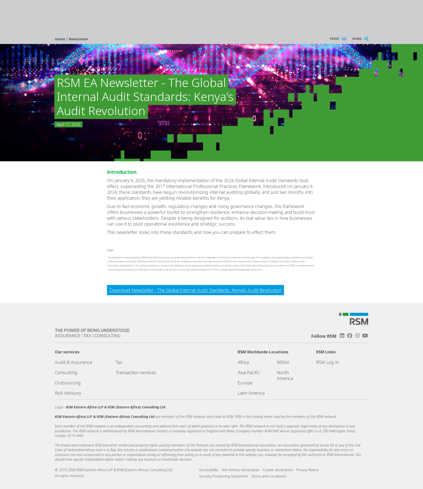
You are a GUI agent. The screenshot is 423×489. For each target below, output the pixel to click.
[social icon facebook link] (349, 335)
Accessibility (208, 469)
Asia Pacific (249, 372)
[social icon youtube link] (365, 335)
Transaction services (136, 372)
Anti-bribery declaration (240, 469)
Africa (243, 362)
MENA (283, 362)
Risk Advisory (68, 393)
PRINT (335, 39)
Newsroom (78, 39)
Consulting (66, 372)
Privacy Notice (307, 469)
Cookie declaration (278, 469)
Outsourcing (68, 383)
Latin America (251, 393)
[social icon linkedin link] (342, 335)
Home (60, 39)
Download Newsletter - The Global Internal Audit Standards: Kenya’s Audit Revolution (195, 290)
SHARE (357, 39)
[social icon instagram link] (357, 335)
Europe (245, 383)
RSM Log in (327, 362)
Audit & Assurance (73, 362)
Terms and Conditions (268, 476)
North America (285, 375)
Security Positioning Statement (223, 476)
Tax (119, 362)
